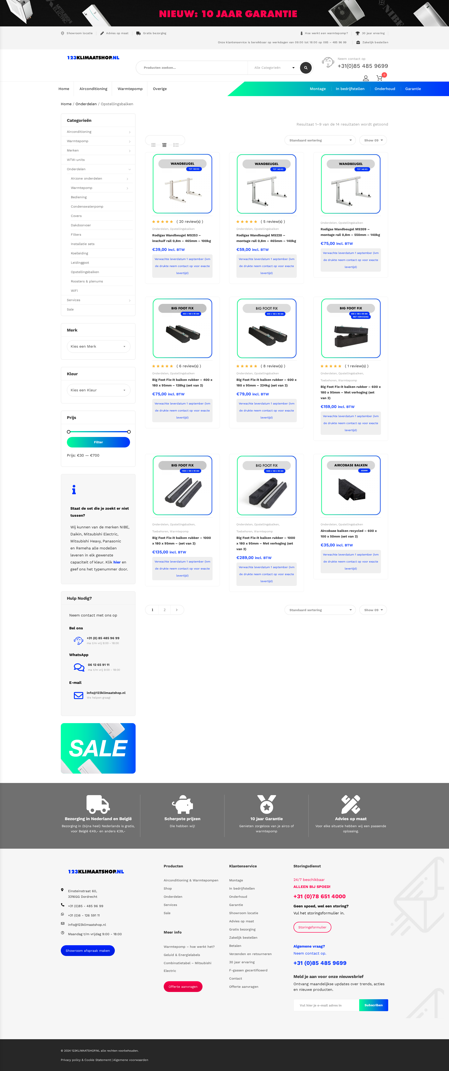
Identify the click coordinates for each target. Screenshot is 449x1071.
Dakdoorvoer (81, 225)
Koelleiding (79, 253)
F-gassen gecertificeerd (248, 970)
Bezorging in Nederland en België (98, 818)
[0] (382, 79)
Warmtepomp (130, 89)
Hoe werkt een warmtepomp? (326, 33)
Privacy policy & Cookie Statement (86, 1060)
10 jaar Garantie (266, 818)
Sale (70, 309)
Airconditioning (93, 89)
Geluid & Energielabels (182, 955)
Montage (318, 89)
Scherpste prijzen (182, 818)
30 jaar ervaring (373, 33)
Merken (73, 150)
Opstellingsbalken (182, 229)
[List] (176, 145)
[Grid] (153, 145)
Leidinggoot (80, 262)
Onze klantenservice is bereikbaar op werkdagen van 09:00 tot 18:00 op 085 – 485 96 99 (281, 42)
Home (63, 89)
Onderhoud (385, 89)
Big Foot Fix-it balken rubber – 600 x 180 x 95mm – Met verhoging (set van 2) (351, 392)
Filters (76, 234)
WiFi (74, 290)
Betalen (235, 946)
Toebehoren (329, 380)
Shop (168, 888)
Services (73, 300)
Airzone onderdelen (86, 178)
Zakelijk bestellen (375, 42)
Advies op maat (117, 33)
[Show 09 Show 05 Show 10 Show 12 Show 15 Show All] (373, 140)
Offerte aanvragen (183, 986)
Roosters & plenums (87, 281)
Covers (76, 216)
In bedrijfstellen (350, 89)
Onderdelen (86, 104)
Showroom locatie (80, 33)
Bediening (79, 197)
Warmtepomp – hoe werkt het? (189, 946)
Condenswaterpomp (87, 206)
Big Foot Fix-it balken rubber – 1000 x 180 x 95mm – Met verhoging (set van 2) (265, 543)
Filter (98, 442)
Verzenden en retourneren (250, 954)
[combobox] (98, 346)
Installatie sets (82, 244)
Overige (160, 89)
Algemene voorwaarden (130, 1060)
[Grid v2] (164, 145)
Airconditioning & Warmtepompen (191, 880)
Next (177, 609)
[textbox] (98, 346)
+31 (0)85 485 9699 (320, 963)
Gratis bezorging (154, 33)
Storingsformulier (312, 927)
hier (117, 562)
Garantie (413, 89)
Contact (235, 978)
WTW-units (76, 160)
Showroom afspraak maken (88, 950)
